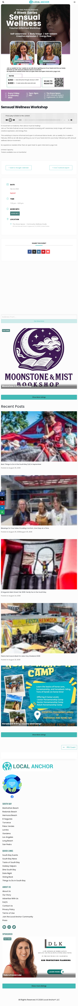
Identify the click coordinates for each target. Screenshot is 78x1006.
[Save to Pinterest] (2, 503)
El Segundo (7, 819)
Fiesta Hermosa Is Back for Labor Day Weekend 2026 (20, 656)
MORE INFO (15, 213)
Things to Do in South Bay (13, 880)
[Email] (48, 252)
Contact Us (7, 906)
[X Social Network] (34, 252)
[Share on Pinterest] (43, 252)
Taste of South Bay (11, 862)
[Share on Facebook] (30, 252)
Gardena (6, 833)
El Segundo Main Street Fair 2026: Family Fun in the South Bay (23, 592)
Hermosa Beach (9, 815)
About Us (6, 891)
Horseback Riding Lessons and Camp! (21, 723)
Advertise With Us (10, 898)
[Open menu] (74, 2)
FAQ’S (5, 902)
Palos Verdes (8, 826)
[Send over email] (2, 512)
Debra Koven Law (12, 975)
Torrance (6, 822)
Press (4, 920)
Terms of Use (8, 913)
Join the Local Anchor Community (17, 916)
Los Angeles (7, 837)
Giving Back (7, 877)
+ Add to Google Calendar (19, 168)
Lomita (5, 830)
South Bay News (9, 858)
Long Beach (7, 840)
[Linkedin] (39, 252)
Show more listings (39, 397)
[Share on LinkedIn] (2, 507)
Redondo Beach (9, 811)
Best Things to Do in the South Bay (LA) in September (21, 464)
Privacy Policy (8, 909)
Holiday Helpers (9, 866)
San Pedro (7, 844)
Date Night (7, 873)
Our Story (6, 895)
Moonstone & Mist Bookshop (16, 386)
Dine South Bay (9, 869)
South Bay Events (10, 855)
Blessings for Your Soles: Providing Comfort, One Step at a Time (25, 528)
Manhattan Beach (10, 808)
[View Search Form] (3, 2)
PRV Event (71, 747)
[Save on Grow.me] (2, 516)
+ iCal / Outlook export (60, 168)
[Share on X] (2, 498)
